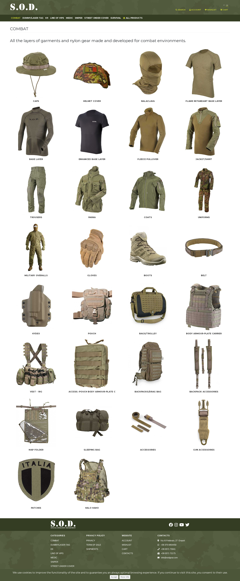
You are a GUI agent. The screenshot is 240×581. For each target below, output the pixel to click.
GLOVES (92, 275)
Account (127, 541)
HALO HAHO (92, 508)
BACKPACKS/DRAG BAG (148, 392)
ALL (133, 18)
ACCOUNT (196, 10)
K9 (46, 18)
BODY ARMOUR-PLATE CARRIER (204, 333)
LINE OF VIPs (57, 18)
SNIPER (78, 18)
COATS (148, 217)
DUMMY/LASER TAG (32, 18)
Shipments (92, 549)
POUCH (92, 333)
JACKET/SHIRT (204, 159)
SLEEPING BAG (92, 450)
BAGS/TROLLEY (148, 333)
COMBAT (15, 18)
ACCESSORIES (148, 450)
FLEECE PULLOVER (148, 159)
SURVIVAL (115, 18)
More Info (124, 577)
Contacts (127, 553)
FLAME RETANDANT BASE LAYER (204, 101)
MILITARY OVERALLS (36, 275)
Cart (125, 549)
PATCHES (36, 508)
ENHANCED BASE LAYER (92, 159)
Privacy (90, 541)
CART (225, 10)
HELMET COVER (92, 101)
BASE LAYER (36, 159)
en (227, 5)
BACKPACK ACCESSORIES (204, 392)
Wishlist (126, 545)
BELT (204, 275)
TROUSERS (36, 217)
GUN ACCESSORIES (204, 450)
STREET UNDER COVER (96, 18)
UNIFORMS (204, 217)
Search (181, 10)
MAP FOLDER (36, 450)
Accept (114, 577)
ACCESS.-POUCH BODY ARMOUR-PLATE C (92, 392)
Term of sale (93, 545)
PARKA (92, 217)
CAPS (36, 101)
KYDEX (36, 333)
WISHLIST (211, 10)
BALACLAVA (148, 101)
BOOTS (148, 275)
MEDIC (69, 18)
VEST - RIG (36, 392)
